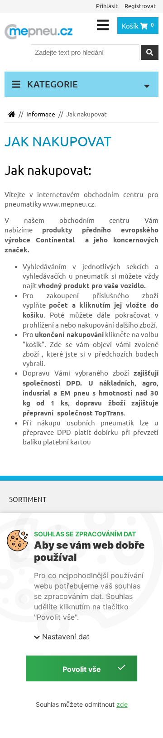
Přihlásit (107, 6)
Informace (40, 114)
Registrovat (140, 6)
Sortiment (27, 499)
